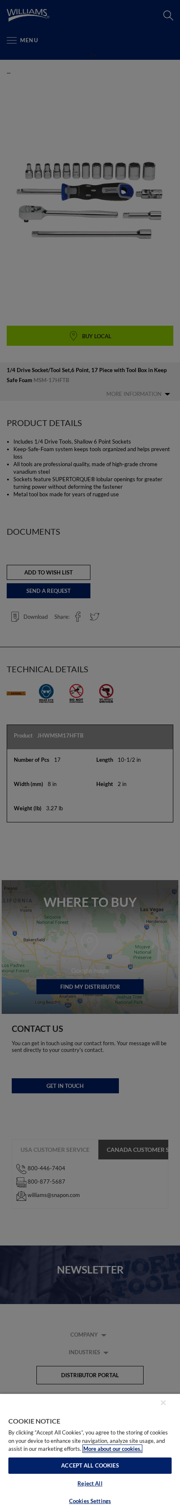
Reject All (89, 1483)
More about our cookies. (112, 1448)
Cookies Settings (90, 1501)
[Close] (163, 1402)
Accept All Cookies (89, 1465)
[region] (90, 1452)
